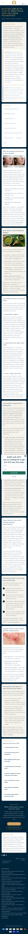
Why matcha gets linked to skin (11, 109)
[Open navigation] (3, 3)
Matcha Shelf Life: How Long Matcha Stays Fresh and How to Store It (14, 878)
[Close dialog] (25, 456)
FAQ (5, 143)
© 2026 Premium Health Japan (14, 926)
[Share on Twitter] (4, 855)
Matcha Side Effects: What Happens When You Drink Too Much (13, 875)
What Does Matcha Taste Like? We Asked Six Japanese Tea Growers (13, 872)
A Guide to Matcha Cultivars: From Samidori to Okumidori (13, 905)
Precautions (19, 138)
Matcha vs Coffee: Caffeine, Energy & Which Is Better (13, 885)
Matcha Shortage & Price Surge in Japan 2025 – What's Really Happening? (13, 902)
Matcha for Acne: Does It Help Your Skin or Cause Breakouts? (12, 910)
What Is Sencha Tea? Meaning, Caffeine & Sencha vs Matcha (12, 892)
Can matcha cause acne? (10, 123)
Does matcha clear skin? (10, 128)
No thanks (14, 476)
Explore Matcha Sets (14, 828)
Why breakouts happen (9, 113)
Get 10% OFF (14, 473)
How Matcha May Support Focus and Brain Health (14, 913)
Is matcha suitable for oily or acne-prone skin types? (12, 774)
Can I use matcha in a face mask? (11, 781)
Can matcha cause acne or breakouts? (11, 753)
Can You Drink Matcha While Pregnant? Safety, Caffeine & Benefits (13, 899)
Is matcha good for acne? (11, 747)
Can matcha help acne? (9, 118)
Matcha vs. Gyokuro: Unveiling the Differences (13, 908)
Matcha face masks (8, 138)
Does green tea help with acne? (11, 788)
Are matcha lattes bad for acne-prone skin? (11, 795)
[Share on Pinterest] (6, 855)
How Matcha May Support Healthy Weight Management (12, 915)
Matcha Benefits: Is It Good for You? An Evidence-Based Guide (11, 895)
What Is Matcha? (19, 222)
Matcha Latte (5, 918)
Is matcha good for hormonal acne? (12, 767)
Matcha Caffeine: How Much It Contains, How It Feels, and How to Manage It (13, 889)
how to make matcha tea (14, 622)
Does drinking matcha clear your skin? (12, 760)
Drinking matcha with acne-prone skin (13, 133)
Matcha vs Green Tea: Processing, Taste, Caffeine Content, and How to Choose (12, 882)
